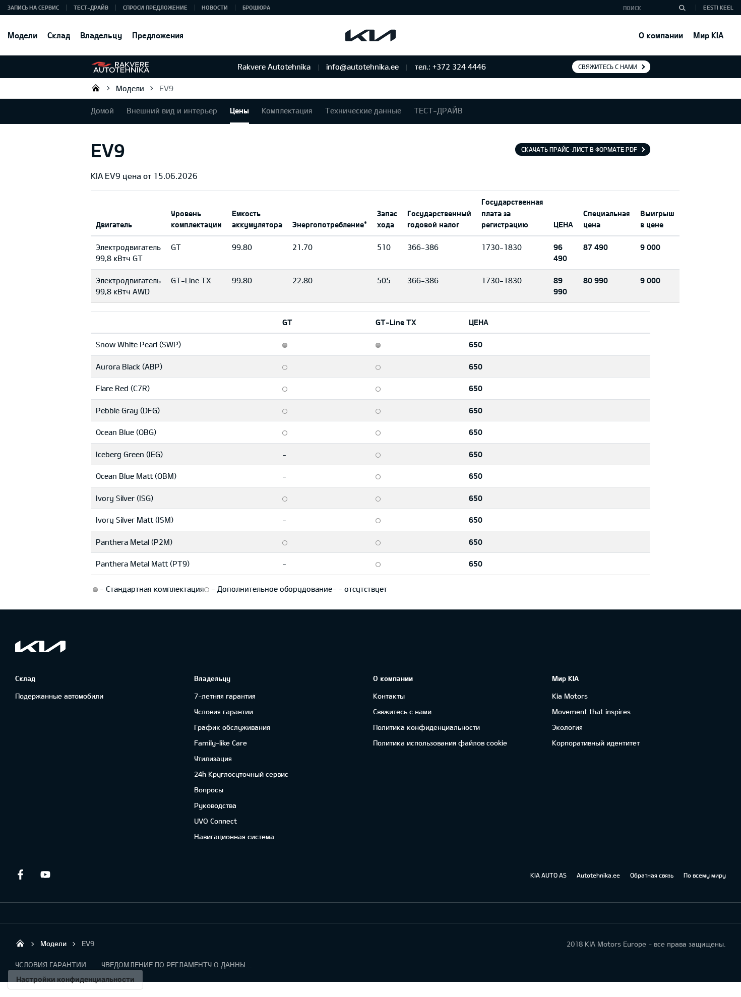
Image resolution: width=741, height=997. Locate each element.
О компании (661, 35)
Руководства (215, 805)
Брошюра (256, 7)
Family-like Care (220, 742)
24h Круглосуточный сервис (241, 774)
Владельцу (101, 35)
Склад (58, 35)
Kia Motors (570, 696)
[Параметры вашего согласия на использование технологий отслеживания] (75, 979)
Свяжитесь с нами (607, 66)
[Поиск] (682, 7)
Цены (239, 110)
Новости (215, 7)
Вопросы (208, 789)
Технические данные (363, 110)
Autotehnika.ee (598, 875)
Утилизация (213, 758)
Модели (22, 35)
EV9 (166, 88)
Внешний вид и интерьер (172, 110)
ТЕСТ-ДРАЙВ (91, 7)
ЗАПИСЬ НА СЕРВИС (33, 7)
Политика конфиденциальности (426, 727)
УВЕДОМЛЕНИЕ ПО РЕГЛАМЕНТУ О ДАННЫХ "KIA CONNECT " (177, 964)
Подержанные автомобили (59, 696)
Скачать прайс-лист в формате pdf (579, 149)
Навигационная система (234, 836)
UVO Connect (215, 821)
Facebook (20, 874)
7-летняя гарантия (225, 696)
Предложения (157, 35)
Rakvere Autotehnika (96, 88)
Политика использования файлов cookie (440, 742)
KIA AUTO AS (548, 875)
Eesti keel (718, 7)
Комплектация (287, 110)
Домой (102, 110)
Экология (567, 727)
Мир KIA (708, 35)
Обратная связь (651, 875)
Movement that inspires (591, 711)
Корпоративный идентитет (596, 742)
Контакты (389, 696)
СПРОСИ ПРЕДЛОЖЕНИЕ (155, 7)
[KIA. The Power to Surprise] (40, 646)
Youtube (45, 874)
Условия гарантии (223, 711)
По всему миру (705, 875)
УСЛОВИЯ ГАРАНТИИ (50, 964)
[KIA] (370, 35)
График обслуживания (232, 727)
